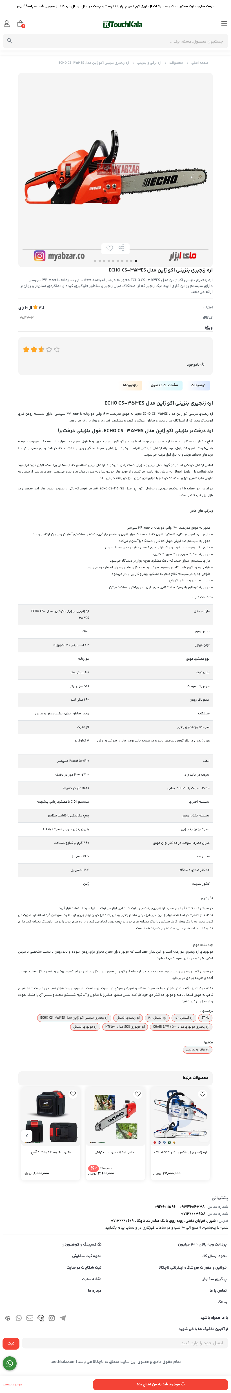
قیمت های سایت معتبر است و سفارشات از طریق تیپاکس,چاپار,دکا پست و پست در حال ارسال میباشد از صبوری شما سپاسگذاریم (115, 6)
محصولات (176, 63)
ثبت (11, 1343)
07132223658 (193, 1214)
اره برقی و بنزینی (149, 63)
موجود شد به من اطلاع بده (159, 1384)
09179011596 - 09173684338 (180, 1207)
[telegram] (63, 1319)
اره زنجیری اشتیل (128, 1017)
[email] (30, 1319)
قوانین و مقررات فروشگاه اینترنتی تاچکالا (193, 1268)
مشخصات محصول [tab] (164, 385)
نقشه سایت (91, 1279)
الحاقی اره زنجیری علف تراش (115, 1152)
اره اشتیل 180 (157, 1017)
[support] (41, 1319)
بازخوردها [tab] (130, 385)
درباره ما (94, 1291)
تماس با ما (218, 1291)
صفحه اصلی (199, 63)
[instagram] (52, 1319)
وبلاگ (222, 1302)
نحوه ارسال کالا (214, 1256)
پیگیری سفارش (214, 1279)
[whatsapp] (19, 1319)
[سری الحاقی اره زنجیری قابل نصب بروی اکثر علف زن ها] (115, 1116)
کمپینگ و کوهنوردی (79, 1245)
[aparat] (8, 1319)
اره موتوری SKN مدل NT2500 (125, 1026)
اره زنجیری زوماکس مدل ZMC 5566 (180, 1152)
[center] (9, 41)
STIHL (205, 1017)
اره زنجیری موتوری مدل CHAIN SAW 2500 (181, 1026)
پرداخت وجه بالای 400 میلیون (202, 1245)
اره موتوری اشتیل (85, 1026)
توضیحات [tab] (198, 385)
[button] (204, 1136)
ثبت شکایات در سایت (83, 1268)
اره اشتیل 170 (184, 1017)
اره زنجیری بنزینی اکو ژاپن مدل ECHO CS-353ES (74, 1017)
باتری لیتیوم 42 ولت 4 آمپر (51, 1152)
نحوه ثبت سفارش (86, 1256)
